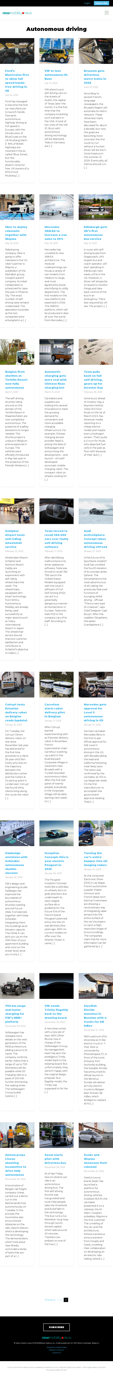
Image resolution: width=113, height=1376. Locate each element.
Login (87, 3)
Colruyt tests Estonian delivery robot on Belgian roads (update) (16, 712)
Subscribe (101, 3)
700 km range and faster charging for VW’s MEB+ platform (15, 1013)
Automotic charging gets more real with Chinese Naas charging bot (56, 379)
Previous (50, 1299)
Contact (56, 1353)
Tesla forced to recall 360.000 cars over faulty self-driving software (56, 539)
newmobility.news (17, 13)
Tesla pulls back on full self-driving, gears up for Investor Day (93, 379)
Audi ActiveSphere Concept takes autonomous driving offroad (95, 539)
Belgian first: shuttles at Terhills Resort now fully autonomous (16, 379)
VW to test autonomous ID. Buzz (56, 74)
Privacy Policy (56, 1350)
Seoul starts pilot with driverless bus (55, 1159)
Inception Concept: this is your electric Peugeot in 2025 (56, 861)
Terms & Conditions (57, 1347)
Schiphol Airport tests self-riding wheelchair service (15, 539)
